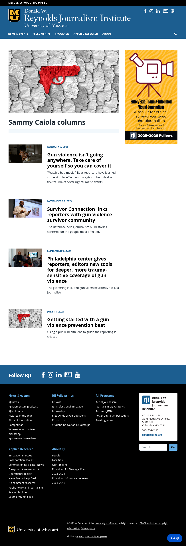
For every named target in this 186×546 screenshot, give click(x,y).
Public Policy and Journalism (26, 487)
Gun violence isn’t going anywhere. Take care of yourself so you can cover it (79, 160)
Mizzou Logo (14, 15)
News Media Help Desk (23, 478)
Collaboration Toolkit (21, 460)
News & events (18, 34)
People (56, 455)
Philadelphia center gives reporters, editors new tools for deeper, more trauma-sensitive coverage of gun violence (79, 270)
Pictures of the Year (20, 415)
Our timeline (60, 464)
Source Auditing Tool (21, 496)
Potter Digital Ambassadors (112, 415)
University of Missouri (46, 25)
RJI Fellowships (63, 396)
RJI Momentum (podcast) (23, 406)
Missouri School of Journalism (27, 2)
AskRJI (175, 538)
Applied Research (86, 34)
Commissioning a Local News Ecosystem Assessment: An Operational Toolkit (26, 469)
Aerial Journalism (106, 402)
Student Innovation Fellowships (71, 425)
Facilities (57, 460)
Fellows (56, 402)
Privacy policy (88, 528)
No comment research (22, 483)
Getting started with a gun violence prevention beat (78, 322)
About (106, 34)
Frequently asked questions (69, 415)
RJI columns (16, 411)
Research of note (19, 492)
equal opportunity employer (91, 536)
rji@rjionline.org (152, 435)
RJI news (14, 402)
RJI (77, 16)
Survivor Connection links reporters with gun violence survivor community (79, 214)
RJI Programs (105, 396)
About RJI (59, 449)
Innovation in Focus (20, 455)
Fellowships (41, 34)
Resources (58, 420)
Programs (62, 34)
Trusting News (104, 420)
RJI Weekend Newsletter (23, 438)
